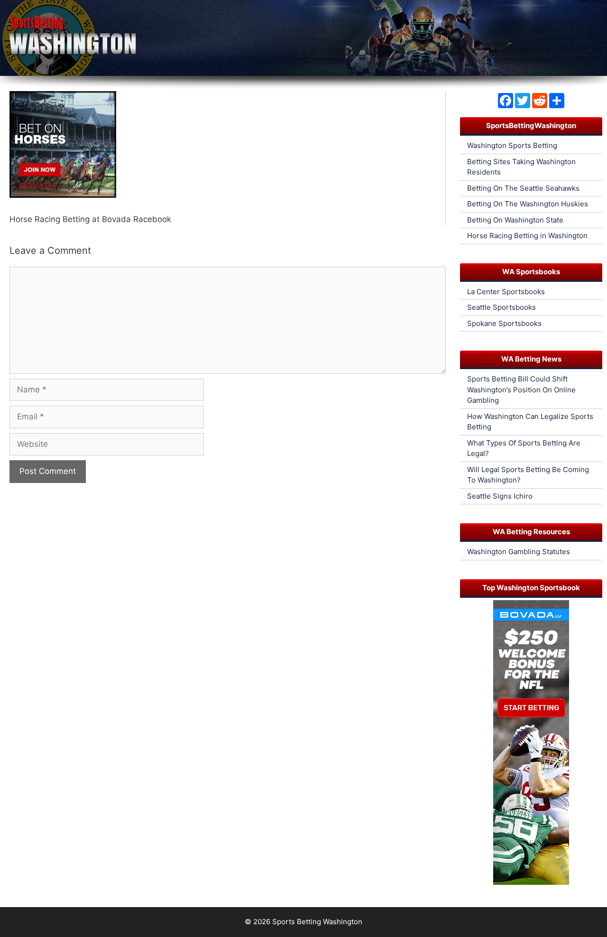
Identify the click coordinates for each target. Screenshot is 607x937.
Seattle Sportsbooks (501, 307)
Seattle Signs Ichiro (500, 496)
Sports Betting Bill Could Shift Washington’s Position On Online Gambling (521, 389)
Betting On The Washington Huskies (527, 203)
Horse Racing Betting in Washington (527, 235)
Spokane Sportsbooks (504, 323)
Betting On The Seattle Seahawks (523, 188)
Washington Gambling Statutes (518, 551)
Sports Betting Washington (317, 921)
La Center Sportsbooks (506, 291)
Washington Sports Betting (512, 145)
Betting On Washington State (515, 219)
